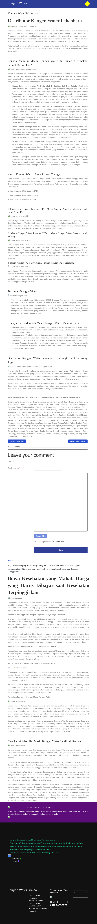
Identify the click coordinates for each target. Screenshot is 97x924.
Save (60, 550)
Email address (14, 468)
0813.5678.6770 (58, 905)
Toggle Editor (41, 536)
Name (11, 462)
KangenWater (58, 542)
